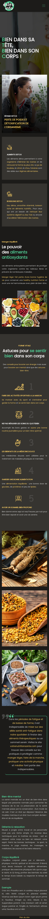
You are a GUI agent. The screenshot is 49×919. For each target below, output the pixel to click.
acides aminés (32, 614)
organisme (11, 162)
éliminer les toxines (27, 162)
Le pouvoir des (15, 252)
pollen (13, 610)
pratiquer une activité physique (26, 761)
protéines (17, 487)
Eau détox (11, 205)
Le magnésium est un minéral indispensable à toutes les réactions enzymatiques (23, 676)
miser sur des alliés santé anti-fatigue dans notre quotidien (26, 730)
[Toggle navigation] (43, 5)
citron (19, 168)
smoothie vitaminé (25, 205)
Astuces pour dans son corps (24, 353)
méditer (19, 765)
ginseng (14, 553)
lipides (33, 487)
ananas (34, 168)
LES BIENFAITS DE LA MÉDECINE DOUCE (18, 451)
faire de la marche (33, 757)
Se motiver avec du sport (15, 400)
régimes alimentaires (28, 171)
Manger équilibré (9, 241)
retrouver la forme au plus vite (20, 165)
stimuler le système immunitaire (22, 558)
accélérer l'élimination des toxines (23, 218)
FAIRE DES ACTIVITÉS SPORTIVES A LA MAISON (22, 395)
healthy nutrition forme (33, 280)
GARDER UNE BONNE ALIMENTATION (17, 479)
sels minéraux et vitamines (22, 620)
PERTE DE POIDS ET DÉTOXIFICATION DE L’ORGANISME (16, 123)
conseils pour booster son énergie (21, 364)
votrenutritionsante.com (23, 746)
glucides (5, 487)
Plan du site (24, 917)
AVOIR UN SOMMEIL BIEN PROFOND (17, 507)
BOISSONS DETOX (14, 201)
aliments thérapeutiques (22, 738)
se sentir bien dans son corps (31, 403)
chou (27, 168)
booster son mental (17, 367)
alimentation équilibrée (16, 483)
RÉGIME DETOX (10, 116)
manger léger (15, 757)
